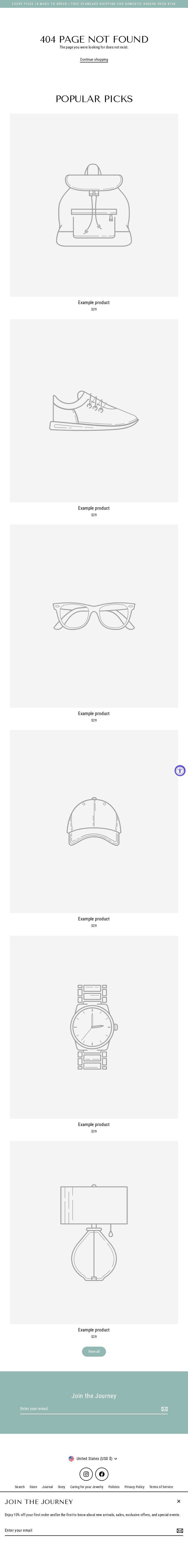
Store (33, 1487)
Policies (114, 1487)
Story (61, 1487)
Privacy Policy (134, 1487)
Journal (47, 1487)
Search (20, 1487)
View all (94, 1351)
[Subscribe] (179, 1530)
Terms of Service (161, 1487)
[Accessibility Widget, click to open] (180, 770)
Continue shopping (94, 59)
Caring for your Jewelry (87, 1487)
